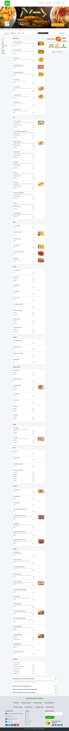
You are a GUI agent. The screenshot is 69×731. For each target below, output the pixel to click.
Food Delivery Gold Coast (26, 702)
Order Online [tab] (7, 33)
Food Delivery (16, 702)
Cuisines (27, 717)
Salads (3, 47)
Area (27, 716)
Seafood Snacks (4, 45)
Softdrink (3, 53)
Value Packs (4, 38)
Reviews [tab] (19, 33)
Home (27, 713)
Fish (2, 39)
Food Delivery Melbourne (49, 702)
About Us (28, 714)
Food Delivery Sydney (37, 702)
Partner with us (48, 2)
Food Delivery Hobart (39, 707)
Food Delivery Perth (29, 707)
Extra (3, 48)
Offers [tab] (23, 33)
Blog (27, 719)
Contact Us (28, 724)
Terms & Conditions (29, 721)
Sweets (3, 44)
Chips (3, 41)
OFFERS (62, 33)
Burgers (3, 52)
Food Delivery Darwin (50, 707)
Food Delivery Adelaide (17, 707)
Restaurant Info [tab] (13, 33)
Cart (59, 2)
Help (63, 2)
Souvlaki (3, 50)
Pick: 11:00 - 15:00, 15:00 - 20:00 (58, 24)
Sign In (54, 2)
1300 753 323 (41, 2)
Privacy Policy (28, 722)
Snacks (3, 42)
